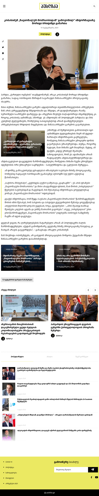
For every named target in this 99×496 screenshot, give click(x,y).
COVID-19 (9, 462)
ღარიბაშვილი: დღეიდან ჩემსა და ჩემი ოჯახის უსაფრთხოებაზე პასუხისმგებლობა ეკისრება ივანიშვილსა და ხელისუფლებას (54, 369)
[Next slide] (95, 290)
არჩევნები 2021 (12, 484)
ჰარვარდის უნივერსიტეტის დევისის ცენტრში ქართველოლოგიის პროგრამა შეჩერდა (72, 327)
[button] (94, 6)
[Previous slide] (88, 290)
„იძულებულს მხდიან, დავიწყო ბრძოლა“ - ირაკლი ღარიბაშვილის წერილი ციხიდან (54, 415)
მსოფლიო (10, 478)
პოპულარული (17, 357)
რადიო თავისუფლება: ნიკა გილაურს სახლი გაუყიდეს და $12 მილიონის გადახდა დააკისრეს (53, 385)
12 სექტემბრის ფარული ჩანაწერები (17, 280)
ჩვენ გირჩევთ (82, 357)
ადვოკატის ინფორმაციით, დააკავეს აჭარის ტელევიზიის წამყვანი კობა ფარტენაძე (54, 430)
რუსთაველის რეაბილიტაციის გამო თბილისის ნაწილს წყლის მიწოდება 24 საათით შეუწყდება (54, 400)
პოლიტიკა (45, 34)
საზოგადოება (11, 473)
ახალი (49, 357)
